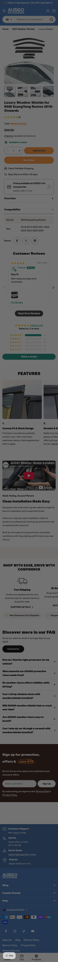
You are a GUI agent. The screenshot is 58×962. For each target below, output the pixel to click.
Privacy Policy (43, 493)
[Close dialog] (55, 464)
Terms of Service (47, 493)
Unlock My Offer (43, 490)
